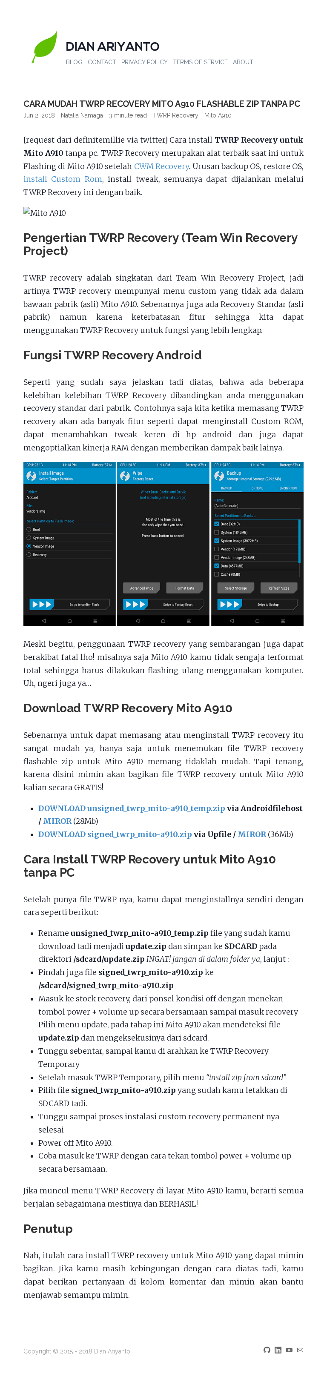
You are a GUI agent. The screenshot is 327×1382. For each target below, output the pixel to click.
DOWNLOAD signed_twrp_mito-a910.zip (115, 834)
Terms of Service (200, 62)
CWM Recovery (161, 166)
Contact (102, 62)
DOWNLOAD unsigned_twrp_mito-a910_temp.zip (131, 808)
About (243, 62)
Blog (74, 62)
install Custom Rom (62, 179)
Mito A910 (218, 115)
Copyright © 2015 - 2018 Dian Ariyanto (76, 1351)
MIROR (57, 821)
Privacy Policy (144, 62)
